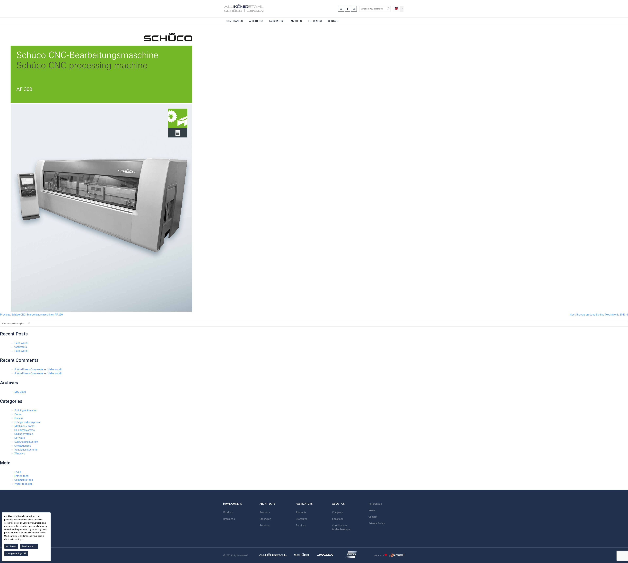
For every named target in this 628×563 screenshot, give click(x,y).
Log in (17, 472)
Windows (19, 453)
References (315, 21)
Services (265, 525)
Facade (18, 418)
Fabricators (276, 21)
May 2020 (20, 391)
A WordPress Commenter (29, 369)
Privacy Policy (376, 523)
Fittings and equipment (27, 422)
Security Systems (24, 430)
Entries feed (21, 476)
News (371, 510)
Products (228, 512)
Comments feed (23, 479)
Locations (337, 518)
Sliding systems (23, 433)
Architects (256, 21)
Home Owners (235, 21)
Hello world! (21, 343)
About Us (296, 21)
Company (337, 512)
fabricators (20, 347)
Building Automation (25, 410)
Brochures (229, 518)
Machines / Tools (24, 426)
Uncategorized (22, 445)
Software (19, 437)
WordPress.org (23, 483)
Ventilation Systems (25, 449)
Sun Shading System (26, 441)
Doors (17, 414)
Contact (333, 21)
